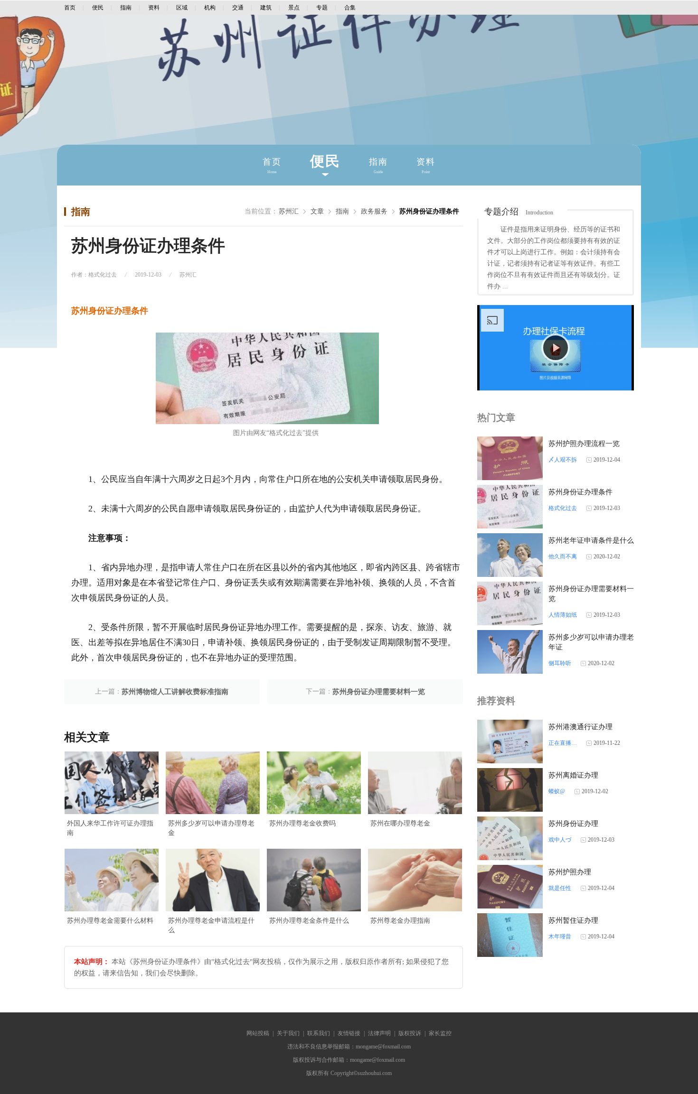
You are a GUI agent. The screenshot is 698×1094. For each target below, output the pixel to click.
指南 (126, 7)
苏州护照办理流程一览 (584, 443)
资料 (154, 7)
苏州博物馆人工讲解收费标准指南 (175, 691)
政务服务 (374, 211)
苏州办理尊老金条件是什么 (309, 920)
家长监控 (440, 1033)
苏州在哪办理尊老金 (400, 823)
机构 (210, 7)
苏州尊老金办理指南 (400, 920)
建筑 (266, 7)
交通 (238, 7)
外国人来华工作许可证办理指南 (110, 828)
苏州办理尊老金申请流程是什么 (211, 925)
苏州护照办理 (569, 872)
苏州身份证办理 (573, 823)
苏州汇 (289, 211)
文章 (317, 211)
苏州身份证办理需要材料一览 (378, 691)
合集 (350, 7)
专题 (322, 7)
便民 (98, 7)
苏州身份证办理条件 (429, 211)
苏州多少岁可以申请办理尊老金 (211, 828)
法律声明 (379, 1033)
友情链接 (349, 1033)
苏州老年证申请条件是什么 (591, 540)
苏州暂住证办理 (573, 920)
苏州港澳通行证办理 (580, 727)
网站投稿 (257, 1033)
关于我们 (288, 1033)
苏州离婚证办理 (573, 775)
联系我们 (318, 1033)
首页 (69, 7)
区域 (182, 7)
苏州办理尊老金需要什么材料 (110, 920)
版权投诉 (409, 1033)
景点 (294, 7)
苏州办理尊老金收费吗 (302, 823)
